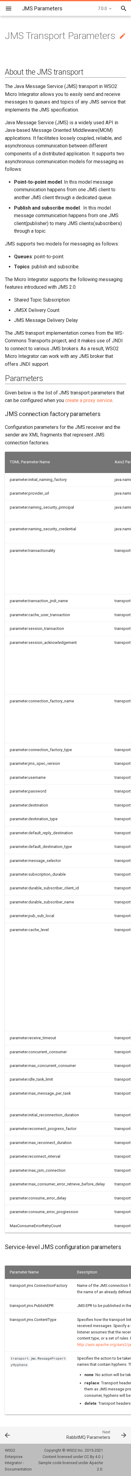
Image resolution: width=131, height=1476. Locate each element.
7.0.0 (102, 8)
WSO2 (71, 1450)
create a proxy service (88, 400)
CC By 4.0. (92, 1456)
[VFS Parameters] (16, 1434)
